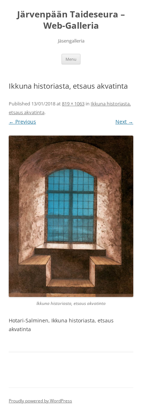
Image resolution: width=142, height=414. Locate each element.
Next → (124, 121)
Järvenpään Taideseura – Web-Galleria (71, 20)
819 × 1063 (73, 103)
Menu (71, 59)
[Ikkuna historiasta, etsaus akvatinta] (71, 216)
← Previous (22, 121)
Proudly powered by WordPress (40, 401)
